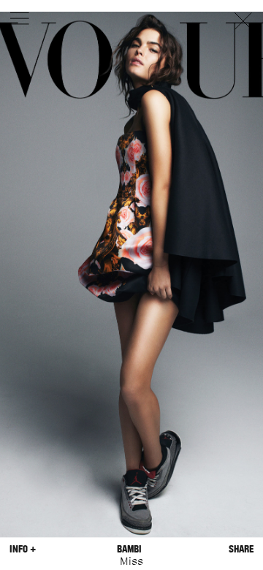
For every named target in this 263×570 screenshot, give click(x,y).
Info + (22, 549)
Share (241, 549)
